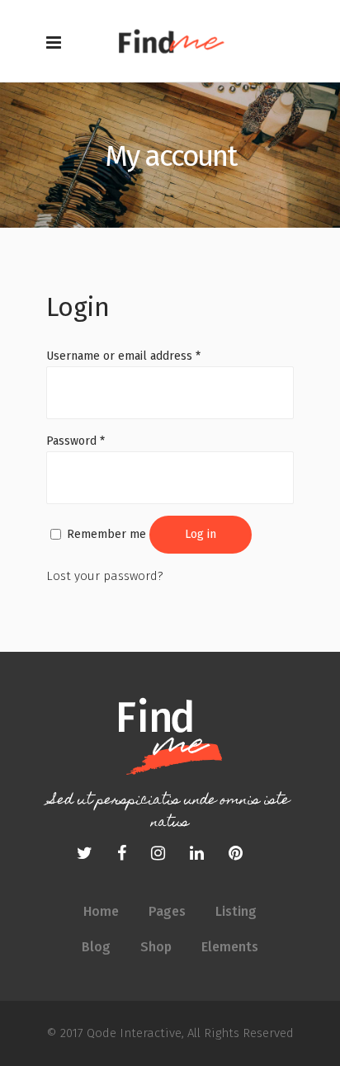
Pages (167, 911)
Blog (96, 947)
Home (101, 911)
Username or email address (123, 356)
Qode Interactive (132, 1033)
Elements (229, 947)
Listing (236, 911)
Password (75, 441)
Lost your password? (104, 575)
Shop (156, 947)
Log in (200, 534)
